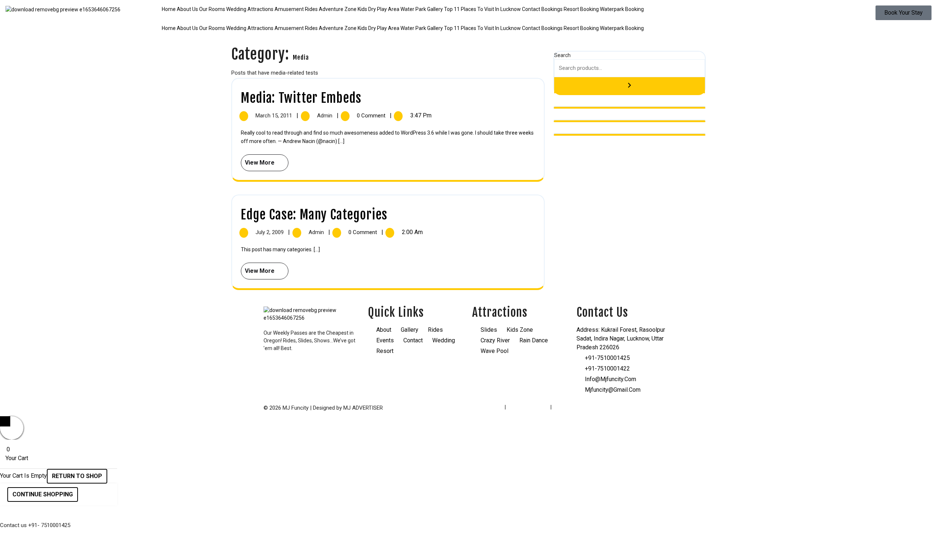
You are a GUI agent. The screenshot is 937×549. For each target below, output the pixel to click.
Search (562, 55)
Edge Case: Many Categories (314, 215)
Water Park (413, 9)
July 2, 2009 (270, 232)
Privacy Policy (488, 407)
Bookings (552, 9)
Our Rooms (212, 9)
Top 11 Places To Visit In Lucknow (482, 9)
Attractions (260, 9)
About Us (187, 9)
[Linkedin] (311, 369)
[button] (469, 21)
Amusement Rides (296, 9)
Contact (531, 9)
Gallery (435, 9)
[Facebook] (273, 369)
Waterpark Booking (622, 9)
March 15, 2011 (274, 115)
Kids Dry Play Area (378, 9)
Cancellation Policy (574, 407)
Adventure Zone (337, 9)
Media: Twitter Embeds (301, 98)
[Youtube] (331, 369)
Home (169, 9)
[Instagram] (292, 369)
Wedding (236, 9)
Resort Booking (581, 9)
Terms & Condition (528, 407)
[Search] (629, 85)
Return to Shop (77, 476)
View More (258, 160)
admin (325, 115)
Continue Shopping (42, 494)
